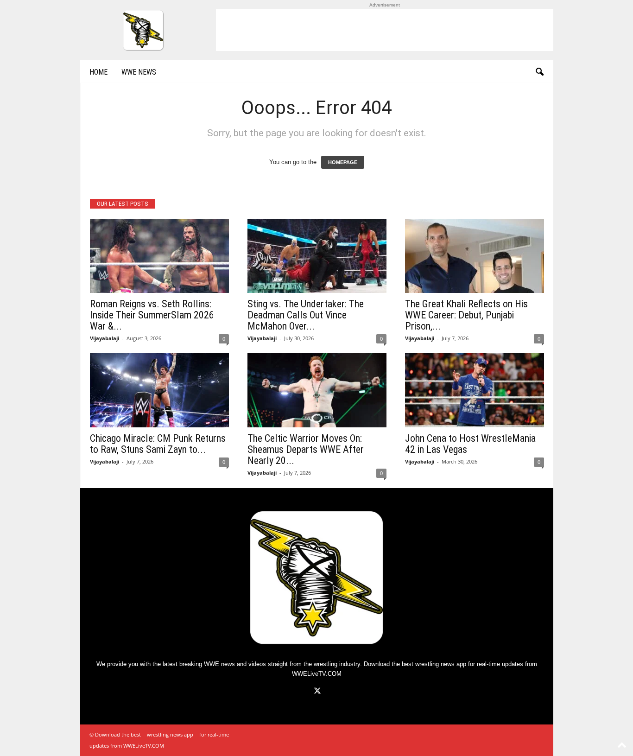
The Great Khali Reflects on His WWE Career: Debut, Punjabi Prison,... (466, 315)
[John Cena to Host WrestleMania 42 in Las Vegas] (474, 390)
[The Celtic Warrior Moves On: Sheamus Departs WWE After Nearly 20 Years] (316, 390)
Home (98, 72)
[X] (316, 691)
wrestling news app (440, 664)
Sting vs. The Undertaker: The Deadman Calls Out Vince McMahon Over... (305, 315)
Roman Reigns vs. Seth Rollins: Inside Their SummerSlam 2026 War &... (152, 315)
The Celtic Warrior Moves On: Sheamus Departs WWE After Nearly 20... (305, 449)
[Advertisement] (384, 30)
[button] (539, 72)
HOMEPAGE (342, 162)
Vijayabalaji (104, 338)
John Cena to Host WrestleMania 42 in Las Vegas (470, 443)
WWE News (138, 72)
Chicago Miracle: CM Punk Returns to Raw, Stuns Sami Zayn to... (158, 443)
